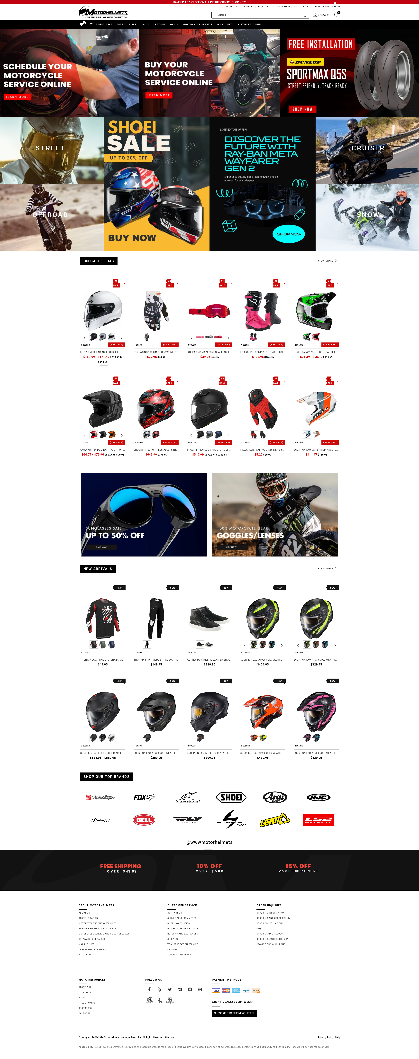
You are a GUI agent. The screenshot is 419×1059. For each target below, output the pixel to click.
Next (121, 337)
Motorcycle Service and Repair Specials (104, 934)
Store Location (281, 7)
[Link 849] (188, 797)
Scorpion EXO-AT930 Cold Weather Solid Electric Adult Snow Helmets (156, 753)
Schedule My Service (180, 954)
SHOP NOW (239, 2)
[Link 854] (144, 820)
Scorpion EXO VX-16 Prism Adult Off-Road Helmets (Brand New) (316, 450)
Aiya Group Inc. (133, 1037)
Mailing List (86, 944)
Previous (84, 337)
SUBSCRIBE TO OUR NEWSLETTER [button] (234, 1013)
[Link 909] (170, 989)
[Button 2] (304, 15)
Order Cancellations (269, 923)
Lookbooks (248, 7)
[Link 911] (190, 989)
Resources (85, 1008)
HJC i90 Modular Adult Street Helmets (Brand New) (102, 352)
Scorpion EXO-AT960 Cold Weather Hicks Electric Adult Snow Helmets (316, 753)
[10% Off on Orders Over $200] (209, 868)
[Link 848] (144, 797)
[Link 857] (275, 820)
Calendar (85, 1013)
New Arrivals (97, 569)
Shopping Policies (178, 923)
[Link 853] (100, 820)
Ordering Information (270, 913)
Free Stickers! (87, 1003)
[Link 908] (159, 989)
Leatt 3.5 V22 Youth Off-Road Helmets (316, 352)
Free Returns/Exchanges (326, 7)
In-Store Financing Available (97, 928)
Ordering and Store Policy (273, 918)
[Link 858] (318, 820)
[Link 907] (149, 989)
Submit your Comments (181, 918)
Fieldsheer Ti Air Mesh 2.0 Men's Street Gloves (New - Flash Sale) (262, 450)
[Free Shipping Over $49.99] (121, 868)
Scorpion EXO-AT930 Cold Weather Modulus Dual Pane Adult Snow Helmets (316, 659)
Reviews (172, 949)
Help (296, 7)
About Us (263, 7)
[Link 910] (180, 989)
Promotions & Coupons (270, 944)
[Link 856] (231, 819)
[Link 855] (188, 820)
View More (326, 260)
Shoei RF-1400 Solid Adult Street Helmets (209, 450)
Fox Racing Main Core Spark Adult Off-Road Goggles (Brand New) (209, 352)
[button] (321, 15)
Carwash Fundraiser (92, 939)
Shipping (172, 939)
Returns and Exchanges (182, 934)
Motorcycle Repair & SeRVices (97, 923)
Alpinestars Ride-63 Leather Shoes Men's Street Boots (209, 659)
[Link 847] (100, 797)
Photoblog (86, 954)
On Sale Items (98, 261)
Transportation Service (182, 944)
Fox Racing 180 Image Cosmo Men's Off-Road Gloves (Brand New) (156, 352)
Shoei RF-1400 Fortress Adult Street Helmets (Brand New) (156, 450)
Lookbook (85, 992)
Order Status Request (270, 934)
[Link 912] (200, 989)
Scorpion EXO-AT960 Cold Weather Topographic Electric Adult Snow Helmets (262, 753)
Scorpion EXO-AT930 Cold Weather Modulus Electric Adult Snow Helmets (262, 659)
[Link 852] (318, 797)
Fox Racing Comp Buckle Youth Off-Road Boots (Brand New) (262, 352)
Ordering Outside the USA (272, 939)
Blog (306, 7)
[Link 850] (231, 797)
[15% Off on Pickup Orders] (298, 868)
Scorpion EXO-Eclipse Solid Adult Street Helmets (102, 753)
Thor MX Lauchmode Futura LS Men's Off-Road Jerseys (102, 659)
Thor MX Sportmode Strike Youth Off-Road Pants (156, 659)
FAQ (258, 928)
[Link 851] (275, 797)
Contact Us (230, 7)
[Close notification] (335, 2)
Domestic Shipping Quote (182, 928)
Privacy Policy (326, 1037)
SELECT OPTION (114, 369)
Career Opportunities (92, 949)
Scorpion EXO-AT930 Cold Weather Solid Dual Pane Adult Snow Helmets (209, 753)
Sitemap (169, 1037)
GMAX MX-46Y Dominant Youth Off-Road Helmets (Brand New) (102, 450)
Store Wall (86, 987)
